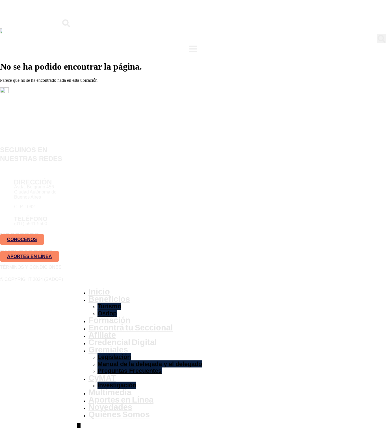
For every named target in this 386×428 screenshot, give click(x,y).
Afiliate (102, 334)
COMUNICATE (53, 10)
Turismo (109, 306)
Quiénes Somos (119, 414)
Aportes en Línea (120, 399)
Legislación (114, 356)
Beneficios (109, 299)
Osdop (107, 313)
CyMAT (102, 377)
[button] (66, 23)
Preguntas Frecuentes (129, 370)
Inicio (99, 291)
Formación (109, 320)
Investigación (116, 385)
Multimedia (109, 392)
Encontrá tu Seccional (130, 327)
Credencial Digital (122, 342)
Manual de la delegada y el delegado (149, 363)
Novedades (110, 407)
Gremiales (108, 349)
